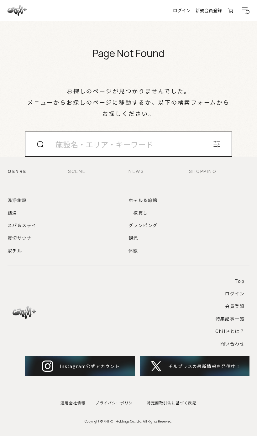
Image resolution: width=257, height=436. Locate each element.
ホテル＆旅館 (142, 200)
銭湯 (12, 213)
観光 (133, 238)
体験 (133, 250)
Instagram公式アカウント (90, 366)
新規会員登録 (209, 10)
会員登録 (234, 306)
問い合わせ (232, 343)
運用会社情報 (72, 402)
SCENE (77, 171)
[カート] (230, 10)
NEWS (136, 171)
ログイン (182, 10)
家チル (15, 250)
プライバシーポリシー (116, 402)
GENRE (17, 171)
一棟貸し (138, 213)
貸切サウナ (20, 238)
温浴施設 (17, 200)
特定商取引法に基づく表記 (171, 402)
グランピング (142, 225)
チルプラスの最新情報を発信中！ (204, 366)
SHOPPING (202, 171)
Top (239, 281)
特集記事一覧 (230, 318)
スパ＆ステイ (22, 225)
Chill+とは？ (229, 331)
